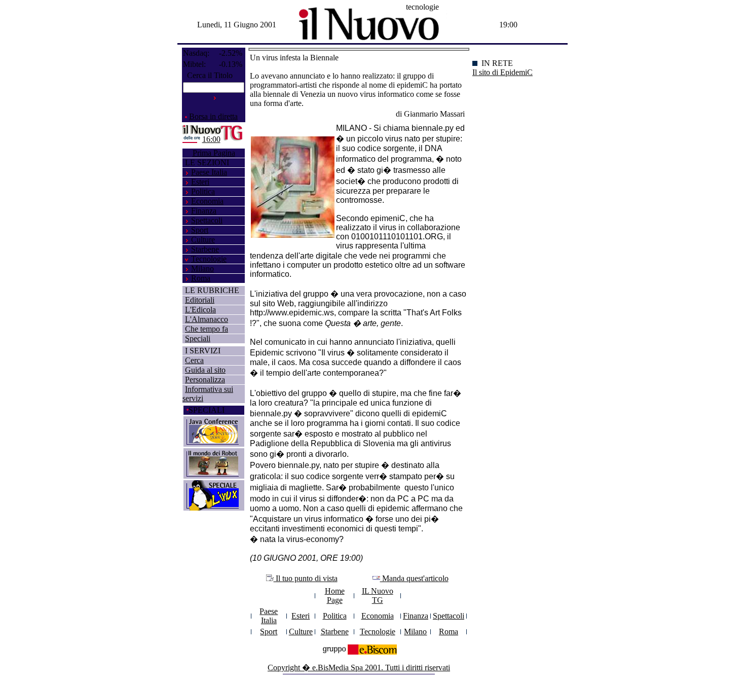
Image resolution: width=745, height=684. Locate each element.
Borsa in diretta (213, 116)
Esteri (200, 181)
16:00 (211, 139)
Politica (203, 191)
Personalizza (205, 379)
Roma (200, 278)
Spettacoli (206, 220)
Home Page (335, 595)
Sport (199, 230)
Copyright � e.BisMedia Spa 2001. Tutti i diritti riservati (359, 667)
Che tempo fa (206, 329)
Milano (202, 268)
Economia (207, 201)
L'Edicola (200, 309)
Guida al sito (205, 370)
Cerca (194, 360)
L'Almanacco (206, 319)
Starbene (205, 249)
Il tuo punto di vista (306, 578)
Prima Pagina (214, 153)
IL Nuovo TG (377, 595)
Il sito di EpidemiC (502, 72)
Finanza (203, 210)
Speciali (197, 338)
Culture (203, 239)
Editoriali (199, 300)
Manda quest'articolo (414, 578)
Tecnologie (209, 259)
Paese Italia (209, 172)
